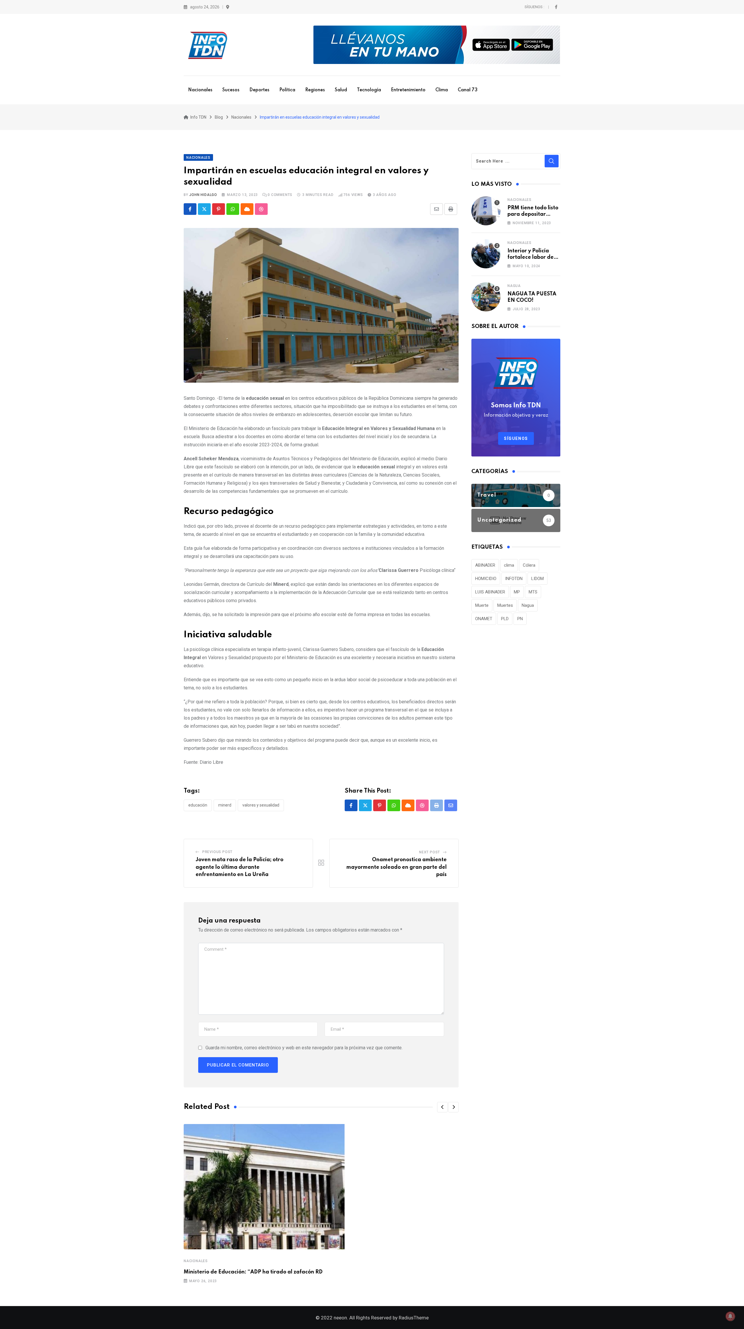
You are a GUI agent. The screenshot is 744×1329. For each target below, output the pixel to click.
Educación (197, 805)
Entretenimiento (408, 90)
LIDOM (537, 578)
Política (287, 90)
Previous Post (217, 852)
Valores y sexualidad (260, 805)
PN (520, 618)
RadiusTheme (414, 1318)
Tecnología (369, 90)
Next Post (429, 852)
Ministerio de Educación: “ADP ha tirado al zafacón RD (253, 1272)
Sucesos (230, 90)
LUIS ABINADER (490, 592)
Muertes (505, 605)
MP (517, 592)
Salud (341, 90)
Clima (441, 90)
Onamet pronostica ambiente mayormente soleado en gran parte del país (396, 867)
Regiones (315, 90)
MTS (533, 592)
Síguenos (516, 438)
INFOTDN (514, 578)
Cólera (529, 565)
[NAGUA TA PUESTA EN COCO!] (485, 296)
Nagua (514, 286)
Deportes (259, 90)
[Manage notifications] (730, 1316)
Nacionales (200, 90)
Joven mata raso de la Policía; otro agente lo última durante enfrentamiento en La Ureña (239, 867)
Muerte (482, 605)
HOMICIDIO (485, 578)
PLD (505, 618)
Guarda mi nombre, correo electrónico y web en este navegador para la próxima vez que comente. (304, 1047)
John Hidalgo (203, 195)
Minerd (224, 805)
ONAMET (483, 618)
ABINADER (485, 565)
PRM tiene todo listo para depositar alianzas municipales (533, 214)
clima (509, 565)
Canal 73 (467, 90)
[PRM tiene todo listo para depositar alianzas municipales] (485, 210)
